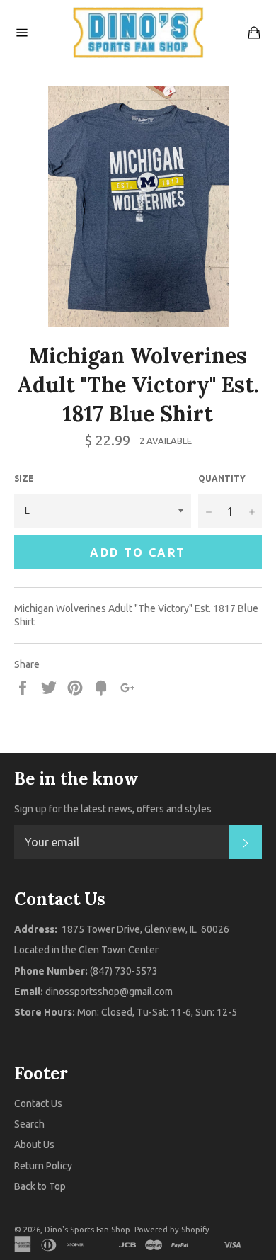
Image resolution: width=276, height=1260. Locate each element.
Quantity (222, 478)
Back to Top (40, 1186)
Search (29, 1124)
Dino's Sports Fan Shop (87, 1229)
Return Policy (43, 1165)
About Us (34, 1144)
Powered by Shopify (171, 1229)
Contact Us (38, 1103)
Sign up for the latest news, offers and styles (113, 809)
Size (24, 478)
